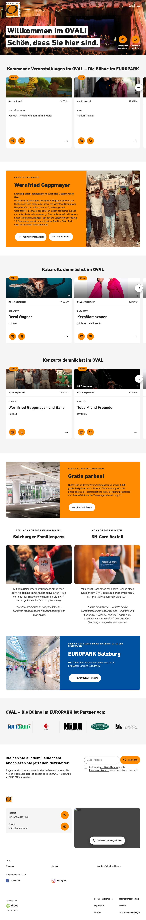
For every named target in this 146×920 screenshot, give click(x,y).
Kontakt (122, 906)
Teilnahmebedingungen (129, 912)
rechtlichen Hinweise (109, 767)
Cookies (97, 912)
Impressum (99, 906)
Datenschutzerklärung (129, 899)
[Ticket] (21, 140)
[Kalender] (12, 140)
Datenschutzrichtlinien (99, 770)
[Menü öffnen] (139, 6)
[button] (139, 87)
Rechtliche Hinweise (103, 899)
